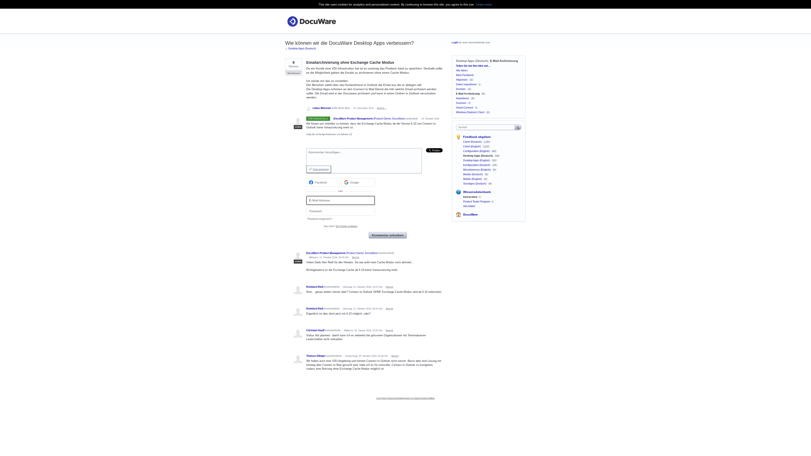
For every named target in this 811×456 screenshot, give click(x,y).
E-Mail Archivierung (504, 60)
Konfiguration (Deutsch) (477, 165)
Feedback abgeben (477, 136)
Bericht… (381, 108)
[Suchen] (518, 127)
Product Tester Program (476, 201)
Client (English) (472, 146)
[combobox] (486, 127)
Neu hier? (341, 226)
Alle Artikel (469, 206)
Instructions (470, 196)
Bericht (355, 257)
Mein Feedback (465, 75)
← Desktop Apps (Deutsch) (300, 48)
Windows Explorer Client (470, 112)
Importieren (462, 98)
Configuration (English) (476, 151)
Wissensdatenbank (477, 192)
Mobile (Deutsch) (473, 174)
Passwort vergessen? (320, 218)
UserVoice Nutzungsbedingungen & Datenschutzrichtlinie (405, 398)
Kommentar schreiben (388, 235)
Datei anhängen (321, 169)
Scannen (461, 103)
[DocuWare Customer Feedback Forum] (311, 21)
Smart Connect (464, 107)
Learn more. (484, 4)
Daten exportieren (466, 84)
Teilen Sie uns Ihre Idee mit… (473, 65)
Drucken (461, 89)
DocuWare (470, 214)
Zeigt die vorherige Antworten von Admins (329, 134)
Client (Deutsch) (472, 141)
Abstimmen (293, 73)
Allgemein (462, 79)
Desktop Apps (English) (477, 160)
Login (455, 42)
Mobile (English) (473, 179)
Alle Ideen (462, 70)
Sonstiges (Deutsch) (475, 183)
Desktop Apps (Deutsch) (472, 60)
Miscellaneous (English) (477, 169)
